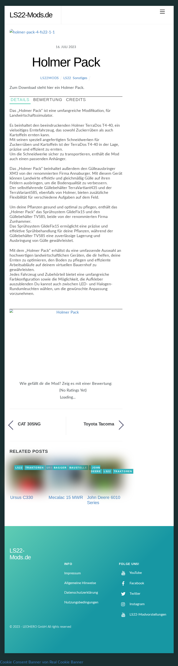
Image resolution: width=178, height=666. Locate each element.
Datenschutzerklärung (81, 592)
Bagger (60, 467)
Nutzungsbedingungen (81, 602)
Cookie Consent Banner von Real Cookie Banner (41, 662)
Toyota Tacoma (99, 424)
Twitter (134, 593)
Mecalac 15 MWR (66, 497)
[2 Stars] (49, 393)
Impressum (72, 573)
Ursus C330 (21, 497)
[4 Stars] (54, 393)
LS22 (67, 78)
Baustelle (78, 467)
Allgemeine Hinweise (80, 583)
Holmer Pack (66, 62)
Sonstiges (80, 78)
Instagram (137, 604)
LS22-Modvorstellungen (147, 614)
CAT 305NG (29, 424)
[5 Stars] (57, 393)
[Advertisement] (149, 98)
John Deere (96, 469)
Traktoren (34, 467)
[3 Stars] (51, 393)
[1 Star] (46, 393)
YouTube (135, 573)
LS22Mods (49, 78)
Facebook (136, 583)
